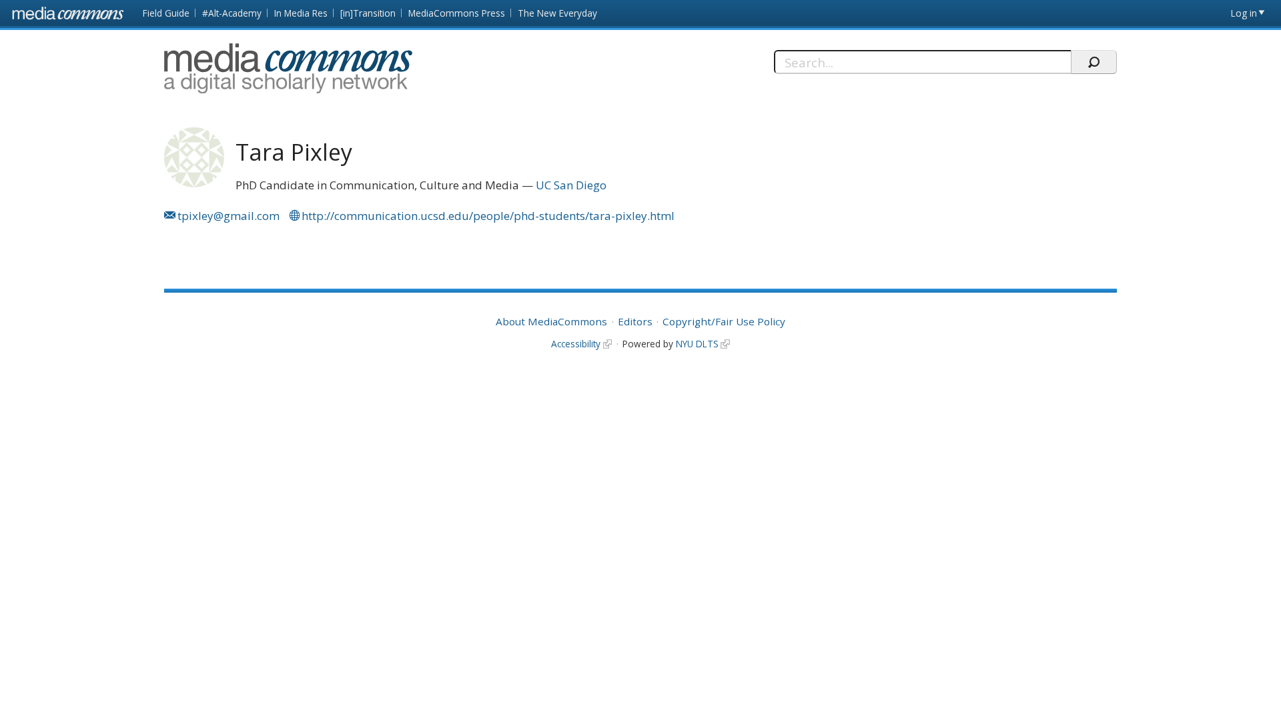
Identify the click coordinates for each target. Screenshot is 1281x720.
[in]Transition (368, 13)
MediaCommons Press (456, 13)
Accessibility (575, 343)
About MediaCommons (551, 321)
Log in (1244, 13)
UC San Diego (571, 185)
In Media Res (301, 13)
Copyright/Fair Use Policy (724, 321)
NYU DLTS (697, 343)
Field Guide (166, 13)
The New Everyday (557, 13)
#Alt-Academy (232, 13)
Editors (635, 321)
